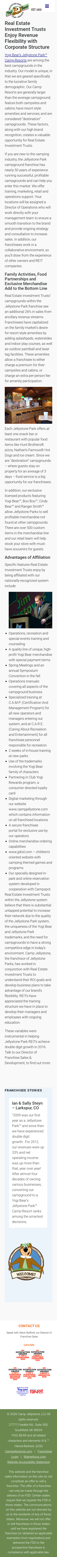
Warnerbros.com (35, 1457)
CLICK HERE (29, 1345)
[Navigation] (47, 6)
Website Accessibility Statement (28, 1462)
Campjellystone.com (18, 1451)
